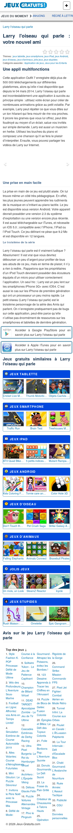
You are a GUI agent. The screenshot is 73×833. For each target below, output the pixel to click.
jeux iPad (49, 56)
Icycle (59, 591)
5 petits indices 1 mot (36, 461)
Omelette (36, 623)
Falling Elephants (13, 558)
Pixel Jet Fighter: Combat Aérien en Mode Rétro (59, 695)
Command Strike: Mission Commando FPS (59, 674)
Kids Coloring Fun (13, 493)
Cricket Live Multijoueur (13, 396)
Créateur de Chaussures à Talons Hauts (44, 805)
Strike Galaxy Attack (59, 526)
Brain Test (36, 428)
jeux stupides (50, 59)
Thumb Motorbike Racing (36, 396)
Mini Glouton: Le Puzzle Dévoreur (13, 779)
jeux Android (61, 56)
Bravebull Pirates (59, 558)
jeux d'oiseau (9, 59)
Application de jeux (34, 62)
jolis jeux (38, 59)
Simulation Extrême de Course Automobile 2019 (12, 739)
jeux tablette (19, 56)
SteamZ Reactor (36, 591)
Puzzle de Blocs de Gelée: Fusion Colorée (44, 707)
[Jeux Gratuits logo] (25, 4)
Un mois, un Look (13, 591)
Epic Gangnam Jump (59, 623)
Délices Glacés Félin (28, 789)
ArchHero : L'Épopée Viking (27, 778)
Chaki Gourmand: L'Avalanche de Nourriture (59, 770)
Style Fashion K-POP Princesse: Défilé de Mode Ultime (12, 665)
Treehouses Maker (59, 428)
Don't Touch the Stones (13, 526)
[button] (5, 164)
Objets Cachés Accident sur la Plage (59, 396)
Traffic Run (13, 428)
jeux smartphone (34, 56)
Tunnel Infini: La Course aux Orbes (59, 714)
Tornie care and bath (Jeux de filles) (36, 493)
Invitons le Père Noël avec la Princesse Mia (13, 798)
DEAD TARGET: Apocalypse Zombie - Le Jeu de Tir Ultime (28, 710)
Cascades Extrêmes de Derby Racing (27, 735)
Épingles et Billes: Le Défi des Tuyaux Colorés (44, 728)
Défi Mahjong (33, 16)
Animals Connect (36, 558)
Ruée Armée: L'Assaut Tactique (57, 789)
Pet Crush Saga (36, 526)
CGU (60, 805)
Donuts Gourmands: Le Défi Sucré (44, 771)
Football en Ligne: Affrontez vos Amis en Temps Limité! (13, 713)
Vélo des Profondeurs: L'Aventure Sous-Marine (13, 690)
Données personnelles (59, 816)
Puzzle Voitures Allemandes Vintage (28, 802)
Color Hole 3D (59, 493)
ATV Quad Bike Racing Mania (13, 461)
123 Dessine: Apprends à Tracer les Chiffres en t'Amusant (44, 684)
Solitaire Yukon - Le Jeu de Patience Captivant (27, 670)
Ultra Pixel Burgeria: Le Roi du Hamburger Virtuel (28, 755)
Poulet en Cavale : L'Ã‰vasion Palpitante (59, 731)
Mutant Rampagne (59, 461)
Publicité (62, 800)
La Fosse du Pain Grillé (43, 786)
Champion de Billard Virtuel (27, 691)
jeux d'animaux (25, 59)
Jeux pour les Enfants (56, 62)
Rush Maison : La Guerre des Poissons (13, 623)
